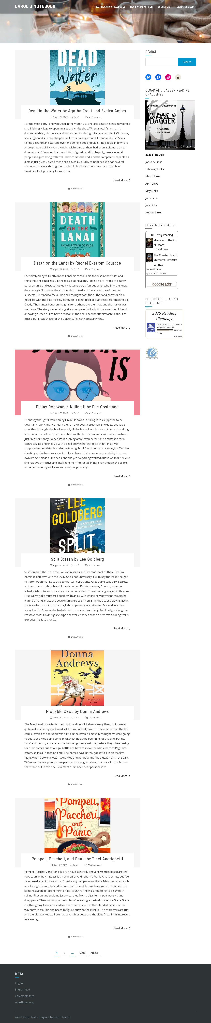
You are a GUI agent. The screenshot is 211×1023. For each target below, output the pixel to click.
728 (82, 953)
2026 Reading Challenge (164, 315)
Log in (19, 983)
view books (178, 336)
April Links (151, 183)
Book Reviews (77, 188)
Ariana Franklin (162, 249)
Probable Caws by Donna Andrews (77, 711)
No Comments (95, 116)
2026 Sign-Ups (154, 155)
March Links (153, 176)
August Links (153, 212)
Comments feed (24, 996)
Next (94, 953)
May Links (151, 191)
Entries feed (22, 989)
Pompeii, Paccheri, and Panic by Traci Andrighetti (77, 858)
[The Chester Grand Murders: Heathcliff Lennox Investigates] (149, 257)
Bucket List (165, 6)
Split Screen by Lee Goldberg (77, 559)
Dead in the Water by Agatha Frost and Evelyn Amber (77, 110)
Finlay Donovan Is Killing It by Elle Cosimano (77, 406)
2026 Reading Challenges (110, 6)
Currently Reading (162, 235)
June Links (151, 198)
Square (45, 1017)
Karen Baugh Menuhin (157, 273)
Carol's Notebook (35, 6)
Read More (120, 180)
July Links (151, 205)
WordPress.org (24, 1002)
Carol (76, 116)
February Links (154, 169)
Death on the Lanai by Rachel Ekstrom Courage (77, 263)
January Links (153, 162)
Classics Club (185, 6)
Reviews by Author (141, 6)
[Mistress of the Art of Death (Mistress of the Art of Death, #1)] (149, 242)
